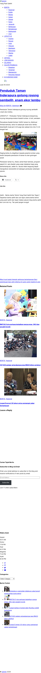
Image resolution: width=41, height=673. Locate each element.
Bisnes (10, 14)
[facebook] (5, 563)
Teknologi (11, 51)
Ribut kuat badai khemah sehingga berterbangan (17, 279)
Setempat (15, 105)
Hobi (10, 43)
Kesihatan (11, 48)
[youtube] (5, 570)
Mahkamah (12, 31)
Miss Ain (3, 105)
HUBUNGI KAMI (11, 77)
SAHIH (4, 672)
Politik (10, 12)
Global (10, 19)
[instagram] (5, 565)
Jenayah (11, 24)
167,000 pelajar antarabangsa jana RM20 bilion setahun (20, 365)
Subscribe (5, 482)
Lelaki (10, 55)
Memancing (12, 72)
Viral (9, 34)
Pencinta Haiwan (14, 74)
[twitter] (5, 567)
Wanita (10, 53)
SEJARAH (7, 62)
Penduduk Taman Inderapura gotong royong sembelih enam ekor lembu (20, 95)
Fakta (10, 22)
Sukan (10, 17)
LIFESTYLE (8, 36)
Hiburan (11, 46)
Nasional (11, 10)
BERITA (6, 7)
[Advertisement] (20, 220)
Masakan (11, 67)
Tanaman (11, 70)
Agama (10, 38)
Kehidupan (12, 27)
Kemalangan (12, 29)
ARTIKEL (7, 58)
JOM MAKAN (9, 60)
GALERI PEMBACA (10, 65)
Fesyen (10, 41)
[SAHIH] (3, 1)
